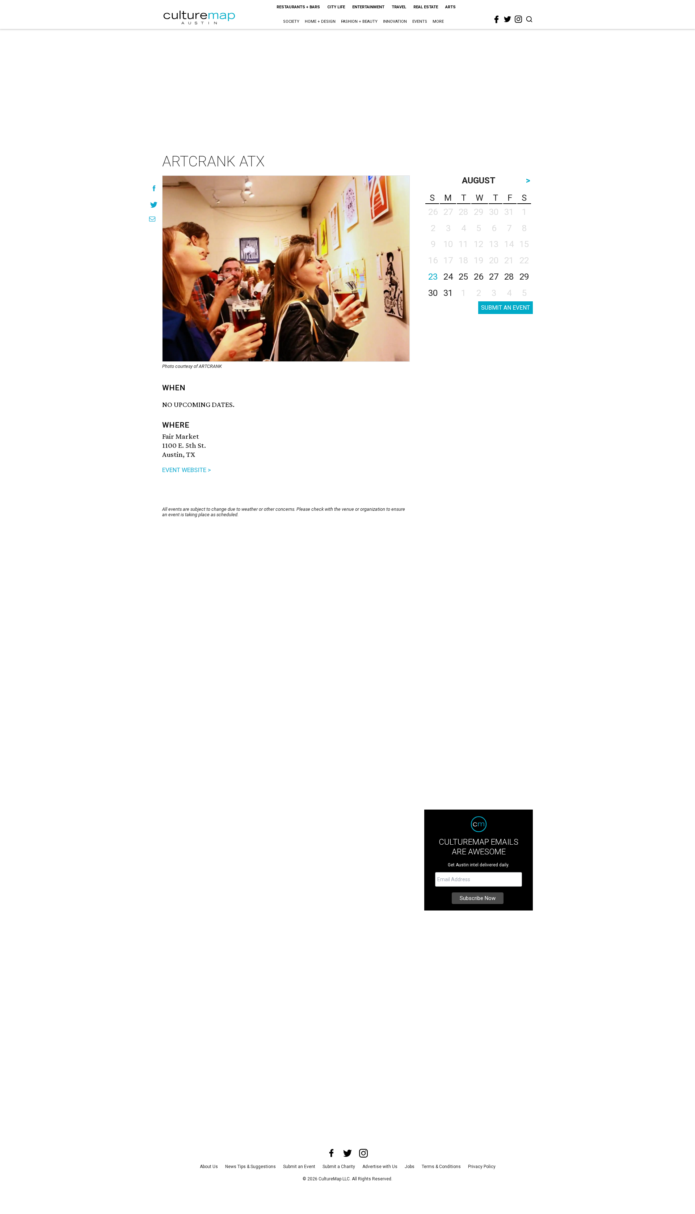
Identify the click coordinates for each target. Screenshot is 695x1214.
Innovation (395, 21)
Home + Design (320, 21)
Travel (399, 7)
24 (448, 277)
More (438, 21)
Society (291, 21)
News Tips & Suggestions (250, 1166)
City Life (336, 7)
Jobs (409, 1166)
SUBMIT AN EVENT (505, 307)
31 (448, 293)
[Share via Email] (152, 219)
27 (493, 277)
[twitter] (507, 19)
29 (524, 277)
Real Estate (425, 7)
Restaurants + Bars (298, 7)
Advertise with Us (379, 1166)
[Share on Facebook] (154, 188)
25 (463, 277)
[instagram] (518, 19)
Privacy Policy (482, 1166)
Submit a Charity (339, 1166)
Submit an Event (299, 1166)
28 (509, 277)
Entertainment (368, 7)
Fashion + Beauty (359, 21)
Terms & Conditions (441, 1166)
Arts (450, 7)
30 (433, 293)
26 (478, 277)
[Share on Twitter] (154, 204)
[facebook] (496, 20)
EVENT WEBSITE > (186, 470)
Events (419, 21)
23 (433, 277)
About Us (209, 1166)
